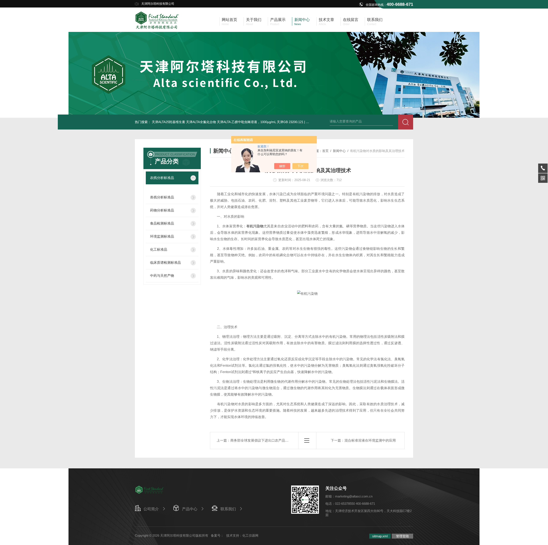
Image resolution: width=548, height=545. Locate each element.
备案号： (217, 535)
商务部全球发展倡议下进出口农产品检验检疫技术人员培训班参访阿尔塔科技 (288, 440)
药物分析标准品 (162, 210)
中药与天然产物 (162, 275)
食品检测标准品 (162, 223)
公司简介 (151, 509)
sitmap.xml (380, 536)
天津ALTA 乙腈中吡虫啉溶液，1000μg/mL (246, 122)
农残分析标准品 (162, 178)
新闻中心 (339, 151)
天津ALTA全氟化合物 (201, 122)
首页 (325, 151)
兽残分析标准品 (162, 197)
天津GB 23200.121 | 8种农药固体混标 (303, 122)
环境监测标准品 (162, 236)
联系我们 (228, 509)
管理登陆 (402, 536)
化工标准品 (158, 249)
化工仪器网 (250, 535)
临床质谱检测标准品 (165, 262)
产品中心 (189, 509)
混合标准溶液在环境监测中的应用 (370, 440)
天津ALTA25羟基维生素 (168, 122)
